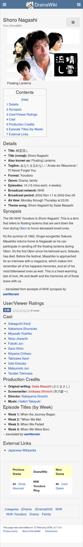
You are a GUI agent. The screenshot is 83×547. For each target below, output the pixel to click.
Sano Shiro (16, 348)
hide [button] (24, 99)
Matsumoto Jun (18, 368)
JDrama (26, 509)
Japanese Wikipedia (22, 450)
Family (46, 514)
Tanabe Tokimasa (20, 373)
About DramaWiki (31, 531)
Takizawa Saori (18, 358)
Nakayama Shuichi (35, 396)
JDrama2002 (44, 509)
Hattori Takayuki (30, 401)
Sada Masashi (42, 386)
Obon (23, 228)
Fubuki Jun (15, 343)
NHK (59, 509)
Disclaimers (51, 531)
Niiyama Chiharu (19, 353)
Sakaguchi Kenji (19, 323)
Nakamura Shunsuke (22, 328)
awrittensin (11, 294)
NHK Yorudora (16, 514)
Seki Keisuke (17, 363)
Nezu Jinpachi (18, 338)
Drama (34, 514)
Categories (12, 509)
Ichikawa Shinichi (40, 391)
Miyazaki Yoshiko (20, 333)
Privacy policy (10, 531)
